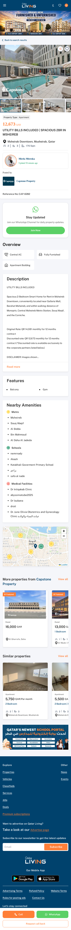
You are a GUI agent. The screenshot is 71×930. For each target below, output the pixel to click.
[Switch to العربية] (53, 5)
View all (63, 579)
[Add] (66, 5)
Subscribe (56, 846)
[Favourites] (59, 5)
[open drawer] (4, 5)
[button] (29, 5)
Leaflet (64, 564)
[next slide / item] (69, 106)
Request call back (35, 923)
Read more (13, 366)
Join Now (35, 230)
